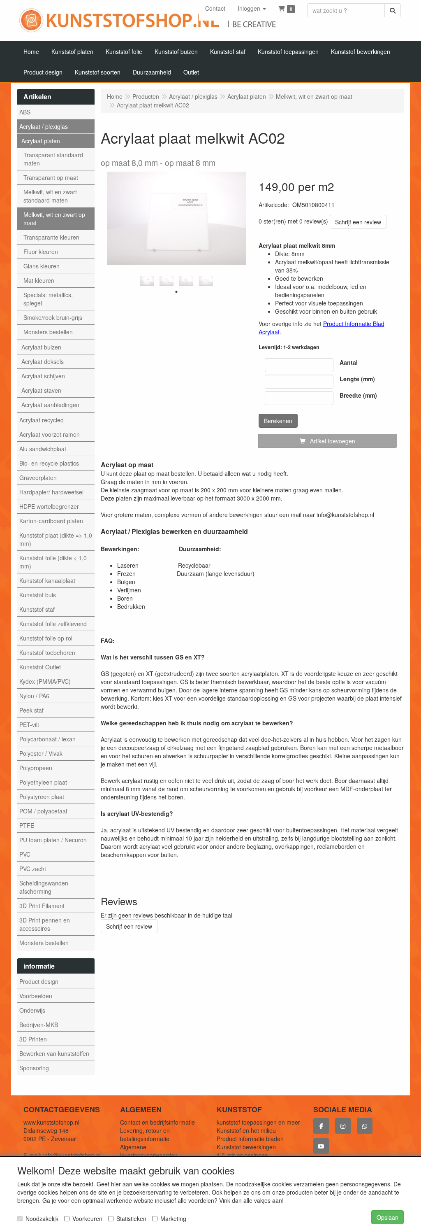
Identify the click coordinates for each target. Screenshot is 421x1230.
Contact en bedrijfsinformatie (157, 1122)
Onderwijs (32, 1010)
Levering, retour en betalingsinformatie (145, 1134)
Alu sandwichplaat (42, 449)
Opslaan (387, 1217)
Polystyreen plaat (41, 796)
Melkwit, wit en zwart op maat (54, 218)
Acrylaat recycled (41, 420)
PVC (24, 854)
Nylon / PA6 (34, 696)
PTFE (26, 825)
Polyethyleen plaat (43, 782)
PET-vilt (29, 724)
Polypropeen (35, 768)
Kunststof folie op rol (45, 638)
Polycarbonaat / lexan (47, 739)
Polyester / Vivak (40, 753)
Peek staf (31, 710)
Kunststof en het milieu (246, 1130)
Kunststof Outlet (40, 667)
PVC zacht (32, 868)
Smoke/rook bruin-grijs (52, 317)
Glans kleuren (41, 266)
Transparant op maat (50, 177)
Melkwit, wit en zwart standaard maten (50, 196)
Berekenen (278, 421)
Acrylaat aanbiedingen (50, 405)
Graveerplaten (38, 477)
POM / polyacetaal (43, 811)
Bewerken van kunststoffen (54, 1053)
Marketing (173, 1218)
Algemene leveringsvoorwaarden (149, 1151)
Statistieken (131, 1218)
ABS (24, 112)
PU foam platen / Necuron (53, 840)
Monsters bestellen (48, 332)
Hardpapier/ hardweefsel (51, 492)
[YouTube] (321, 1146)
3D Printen (33, 1039)
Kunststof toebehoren (47, 652)
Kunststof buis (37, 595)
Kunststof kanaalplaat (47, 580)
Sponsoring (34, 1068)
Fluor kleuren (40, 251)
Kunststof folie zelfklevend (53, 624)
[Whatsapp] (364, 1126)
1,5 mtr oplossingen (242, 1155)
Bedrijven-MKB (38, 1024)
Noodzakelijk (41, 1218)
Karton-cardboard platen (51, 521)
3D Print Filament (42, 906)
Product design (38, 981)
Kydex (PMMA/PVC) (45, 681)
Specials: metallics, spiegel (48, 299)
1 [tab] (176, 292)
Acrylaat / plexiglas (43, 126)
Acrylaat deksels (42, 361)
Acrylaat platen (40, 141)
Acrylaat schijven (43, 376)
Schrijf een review (358, 222)
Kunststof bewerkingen (246, 1147)
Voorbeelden (35, 996)
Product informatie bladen (250, 1138)
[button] (251, 8)
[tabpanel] (147, 281)
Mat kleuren (38, 280)
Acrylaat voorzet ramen (49, 434)
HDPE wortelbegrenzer (49, 506)
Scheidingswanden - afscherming (45, 887)
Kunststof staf (37, 609)
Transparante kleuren (51, 237)
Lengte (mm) (357, 379)
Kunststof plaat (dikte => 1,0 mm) (55, 539)
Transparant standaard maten (53, 159)
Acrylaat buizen (41, 347)
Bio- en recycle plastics (49, 463)
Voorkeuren (87, 1218)
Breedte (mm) (358, 395)
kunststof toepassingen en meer (258, 1122)
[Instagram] (343, 1126)
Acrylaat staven (41, 390)
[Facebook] (321, 1126)
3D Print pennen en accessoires (44, 924)
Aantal (349, 362)
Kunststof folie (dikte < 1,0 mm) (53, 562)
